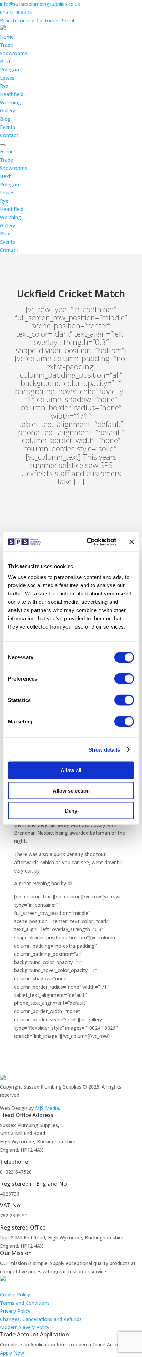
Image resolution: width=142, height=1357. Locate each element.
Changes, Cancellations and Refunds (41, 1319)
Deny (71, 811)
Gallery (7, 110)
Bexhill (7, 61)
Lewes (7, 77)
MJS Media (47, 1108)
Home (7, 36)
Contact (9, 135)
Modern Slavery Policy (24, 1327)
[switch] (124, 678)
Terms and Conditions (25, 1302)
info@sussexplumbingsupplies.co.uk (40, 4)
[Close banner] (131, 541)
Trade (6, 45)
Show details (104, 749)
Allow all (71, 770)
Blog (5, 118)
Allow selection (71, 790)
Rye (4, 86)
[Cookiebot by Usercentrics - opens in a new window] (87, 542)
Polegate (10, 69)
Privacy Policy (15, 1311)
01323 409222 (16, 12)
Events (7, 127)
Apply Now (12, 1352)
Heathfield (11, 94)
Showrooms (13, 53)
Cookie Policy (15, 1294)
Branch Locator (17, 20)
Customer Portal (55, 20)
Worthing (10, 102)
